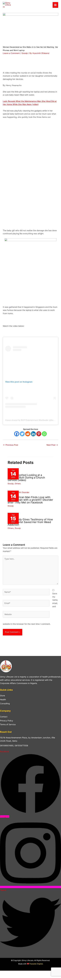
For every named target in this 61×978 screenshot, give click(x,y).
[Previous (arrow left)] (3, 976)
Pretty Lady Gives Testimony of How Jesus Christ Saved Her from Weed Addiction (30, 522)
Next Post (52, 445)
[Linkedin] (33, 433)
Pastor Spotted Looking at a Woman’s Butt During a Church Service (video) (26, 477)
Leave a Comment (11, 53)
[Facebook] (16, 433)
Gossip (25, 53)
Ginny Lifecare (24, 5)
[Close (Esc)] (21, 972)
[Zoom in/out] (3, 972)
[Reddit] (27, 433)
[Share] (15, 972)
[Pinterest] (38, 433)
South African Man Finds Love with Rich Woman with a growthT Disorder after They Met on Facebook (30, 500)
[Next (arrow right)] (9, 976)
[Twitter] (22, 433)
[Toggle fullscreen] (9, 972)
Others (18, 484)
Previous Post (10, 445)
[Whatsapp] (44, 433)
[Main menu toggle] (55, 5)
